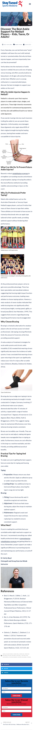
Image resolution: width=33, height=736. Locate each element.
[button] (29, 4)
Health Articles (18, 44)
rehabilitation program (20, 173)
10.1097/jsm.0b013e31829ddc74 (19, 614)
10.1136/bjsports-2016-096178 (15, 651)
